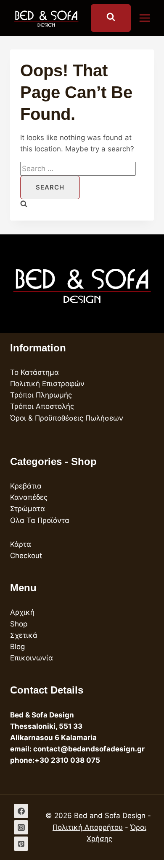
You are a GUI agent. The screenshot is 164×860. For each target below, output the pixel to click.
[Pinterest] (21, 844)
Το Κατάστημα (34, 372)
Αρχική (22, 612)
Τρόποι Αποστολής (42, 406)
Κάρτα (20, 544)
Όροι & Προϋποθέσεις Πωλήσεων (66, 418)
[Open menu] (149, 17)
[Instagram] (21, 827)
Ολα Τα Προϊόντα (39, 520)
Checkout (26, 555)
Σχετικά (23, 635)
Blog (17, 646)
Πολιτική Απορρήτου (88, 827)
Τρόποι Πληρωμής (41, 395)
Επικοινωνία (31, 658)
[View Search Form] (111, 18)
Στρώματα (27, 508)
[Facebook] (21, 811)
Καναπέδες (29, 497)
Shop (18, 624)
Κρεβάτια (26, 486)
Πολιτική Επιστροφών (47, 383)
